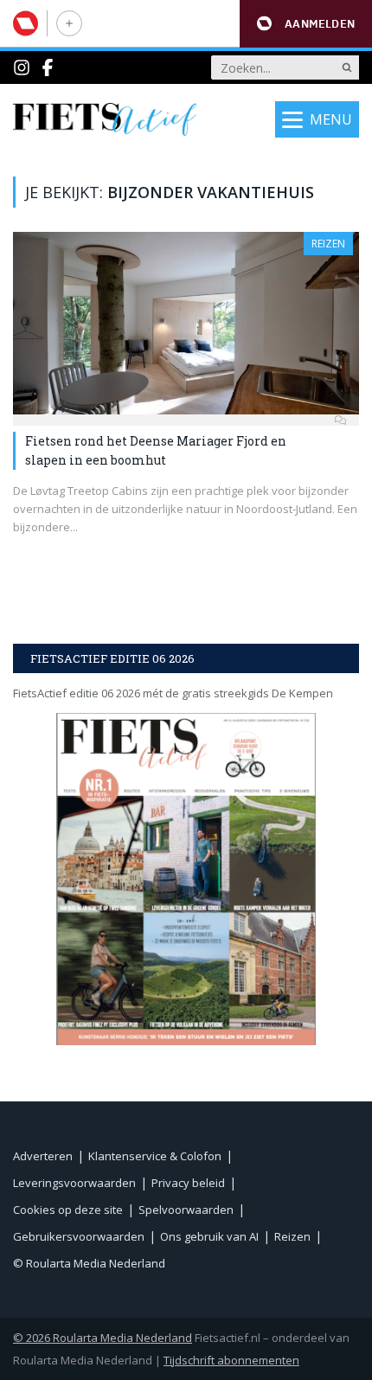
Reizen (328, 243)
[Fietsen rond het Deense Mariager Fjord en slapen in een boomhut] (186, 323)
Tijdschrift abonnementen (231, 1360)
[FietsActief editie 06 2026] (186, 878)
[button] (306, 24)
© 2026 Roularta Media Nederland (102, 1337)
